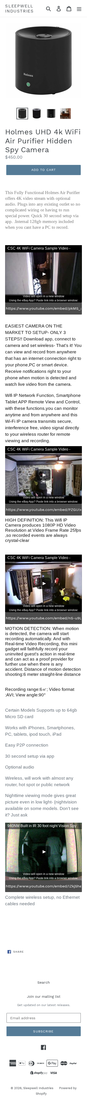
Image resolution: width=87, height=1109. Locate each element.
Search (43, 982)
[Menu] (79, 8)
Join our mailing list (43, 997)
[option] (22, 113)
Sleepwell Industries (19, 8)
